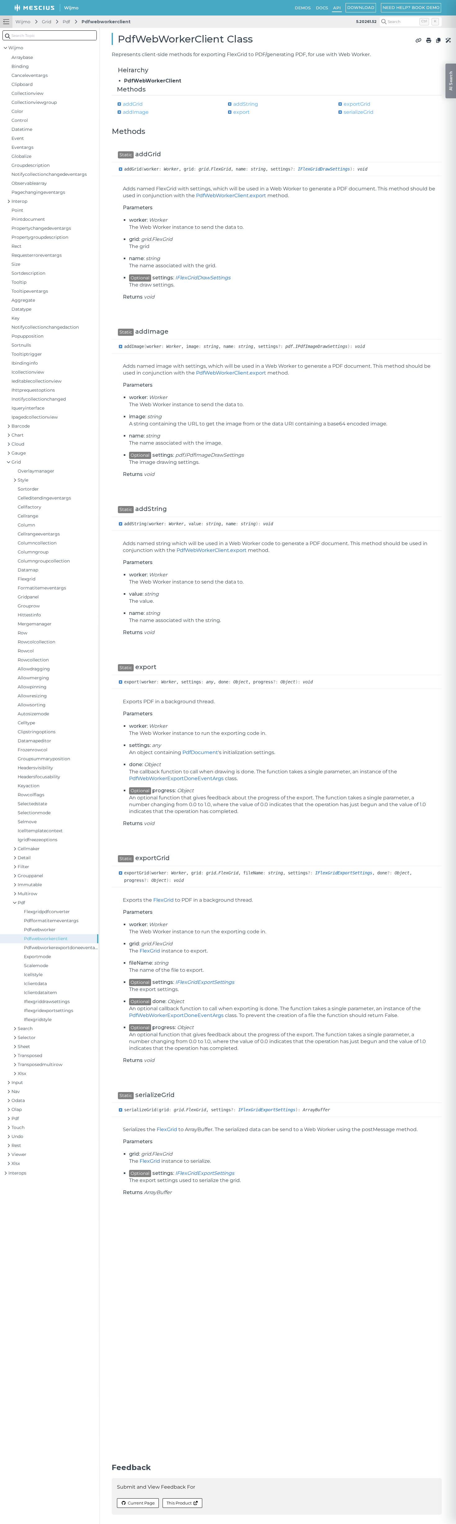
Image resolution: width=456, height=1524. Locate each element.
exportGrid (357, 104)
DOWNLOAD (360, 7)
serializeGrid (358, 112)
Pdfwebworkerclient (106, 21)
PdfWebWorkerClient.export (231, 195)
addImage (136, 112)
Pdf (66, 21)
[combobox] (49, 35)
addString (245, 104)
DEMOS (303, 7)
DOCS (322, 7)
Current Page (141, 1502)
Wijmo (23, 21)
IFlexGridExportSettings (343, 872)
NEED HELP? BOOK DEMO (411, 7)
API (337, 7)
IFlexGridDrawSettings (324, 169)
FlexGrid (163, 900)
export (241, 112)
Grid (46, 21)
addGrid (133, 104)
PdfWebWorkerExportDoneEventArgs (176, 778)
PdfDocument (200, 752)
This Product (179, 1502)
